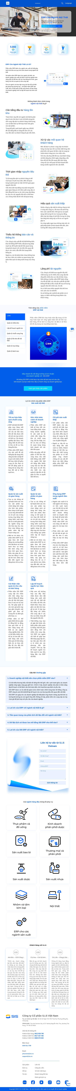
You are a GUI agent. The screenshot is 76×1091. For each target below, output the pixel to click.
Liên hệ (37, 1064)
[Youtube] (41, 1082)
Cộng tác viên (39, 1068)
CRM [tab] (15, 316)
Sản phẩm (25, 1064)
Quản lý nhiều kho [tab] (13, 323)
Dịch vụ (24, 1068)
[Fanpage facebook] (72, 329)
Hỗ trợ (24, 1071)
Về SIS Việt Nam (40, 1071)
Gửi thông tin (52, 783)
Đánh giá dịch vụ (40, 1077)
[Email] (58, 1082)
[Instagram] (50, 1082)
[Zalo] (24, 1082)
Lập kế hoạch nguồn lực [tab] (15, 328)
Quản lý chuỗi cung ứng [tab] (15, 333)
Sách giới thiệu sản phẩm (38, 388)
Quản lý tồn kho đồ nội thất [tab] (14, 339)
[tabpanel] (48, 338)
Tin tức (24, 1074)
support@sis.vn (27, 1056)
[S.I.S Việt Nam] (13, 1016)
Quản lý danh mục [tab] (13, 351)
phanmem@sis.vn (28, 1053)
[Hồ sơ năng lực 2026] (38, 3)
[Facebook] (33, 1082)
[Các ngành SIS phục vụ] (21, 817)
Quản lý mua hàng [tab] (13, 346)
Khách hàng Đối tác (41, 1074)
